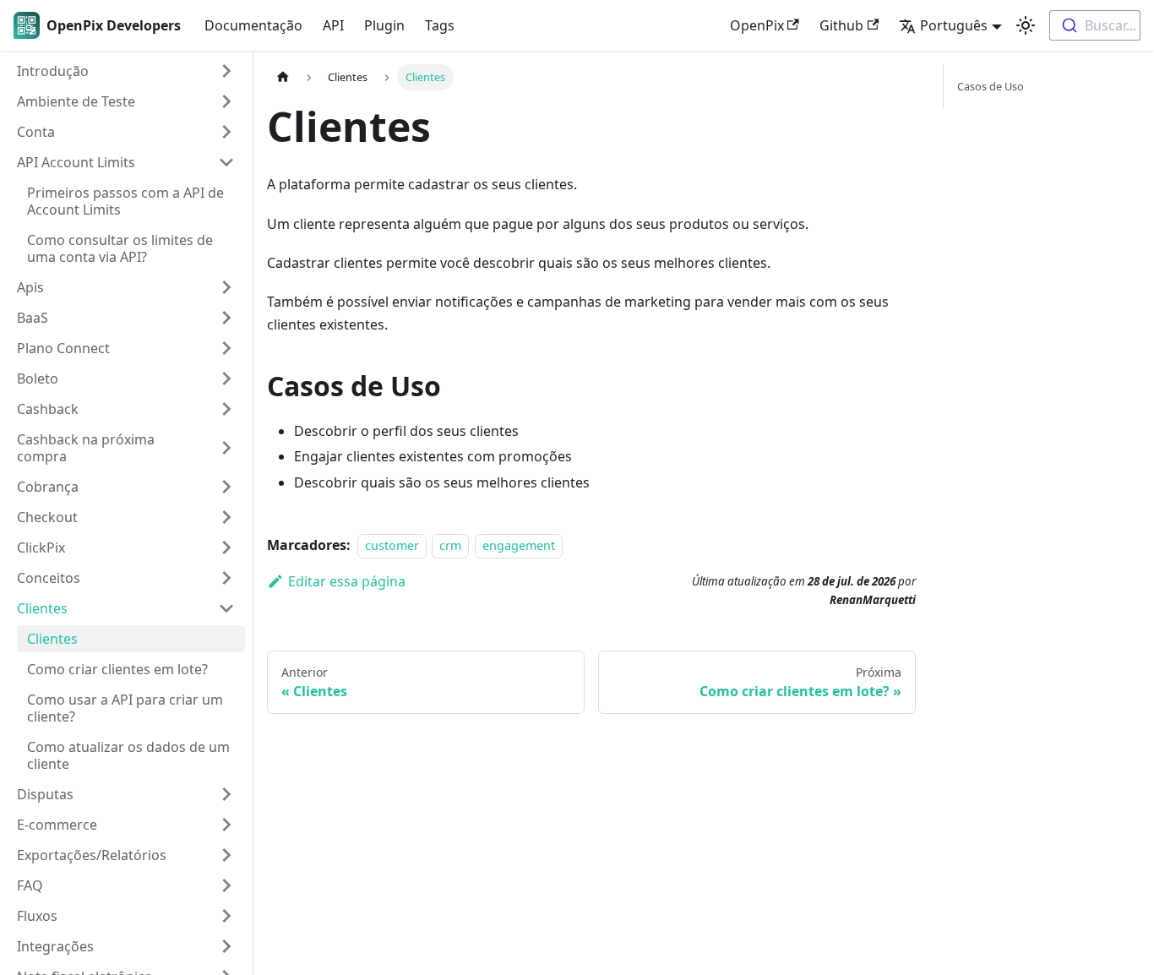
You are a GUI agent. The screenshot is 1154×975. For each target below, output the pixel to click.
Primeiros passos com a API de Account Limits (125, 201)
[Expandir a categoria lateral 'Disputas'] (226, 794)
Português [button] (954, 25)
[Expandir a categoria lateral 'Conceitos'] (226, 577)
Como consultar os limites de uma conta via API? (120, 248)
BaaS (32, 317)
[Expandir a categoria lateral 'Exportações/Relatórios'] (226, 855)
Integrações (55, 946)
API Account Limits (76, 162)
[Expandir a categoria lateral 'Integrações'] (226, 946)
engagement (518, 545)
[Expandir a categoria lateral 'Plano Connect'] (226, 348)
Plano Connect (63, 348)
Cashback (48, 409)
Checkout (47, 517)
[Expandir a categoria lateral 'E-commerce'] (226, 824)
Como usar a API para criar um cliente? (125, 708)
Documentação (253, 25)
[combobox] (1094, 25)
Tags (440, 25)
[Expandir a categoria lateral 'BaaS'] (226, 317)
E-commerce (57, 824)
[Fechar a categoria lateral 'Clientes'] (226, 608)
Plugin (384, 25)
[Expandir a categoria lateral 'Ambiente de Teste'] (226, 101)
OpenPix (757, 25)
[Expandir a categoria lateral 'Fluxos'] (226, 915)
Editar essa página (347, 581)
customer (392, 545)
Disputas (45, 794)
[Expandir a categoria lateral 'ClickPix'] (226, 547)
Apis (30, 287)
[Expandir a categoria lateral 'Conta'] (226, 131)
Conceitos (48, 578)
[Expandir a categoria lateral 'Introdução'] (226, 70)
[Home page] (283, 77)
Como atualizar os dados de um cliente (128, 755)
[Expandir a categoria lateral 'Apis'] (226, 287)
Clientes (42, 608)
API (333, 25)
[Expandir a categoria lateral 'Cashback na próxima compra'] (226, 448)
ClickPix (41, 547)
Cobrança (48, 486)
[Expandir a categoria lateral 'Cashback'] (226, 408)
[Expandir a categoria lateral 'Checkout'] (226, 517)
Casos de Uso (990, 86)
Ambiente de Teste (76, 101)
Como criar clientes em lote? (117, 669)
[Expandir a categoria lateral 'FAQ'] (226, 885)
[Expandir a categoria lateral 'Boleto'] (226, 378)
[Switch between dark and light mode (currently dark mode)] (1025, 25)
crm (450, 545)
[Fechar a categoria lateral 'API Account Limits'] (226, 162)
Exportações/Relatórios (91, 855)
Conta (36, 132)
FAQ (30, 885)
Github (841, 25)
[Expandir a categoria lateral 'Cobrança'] (226, 486)
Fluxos (37, 916)
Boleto (37, 378)
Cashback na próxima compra (86, 448)
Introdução (53, 71)
